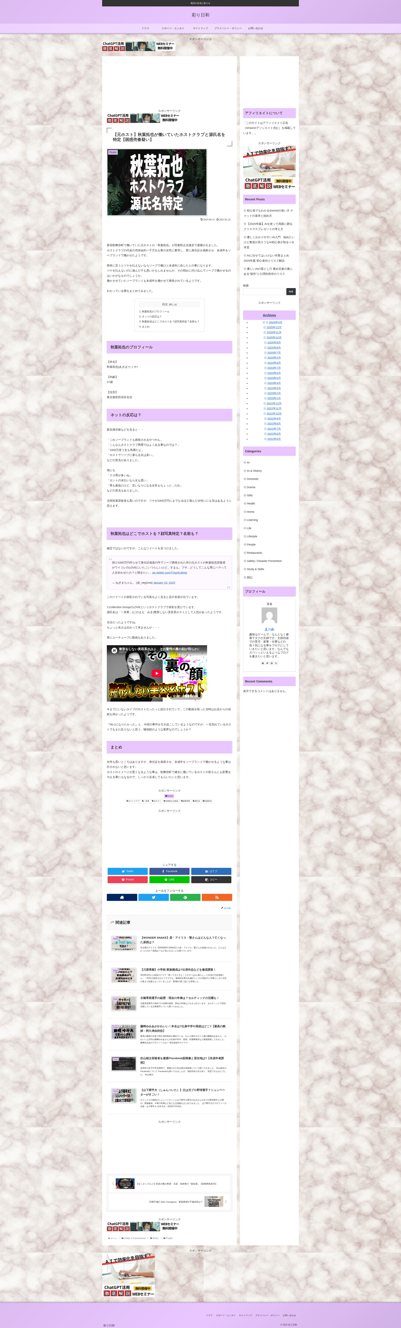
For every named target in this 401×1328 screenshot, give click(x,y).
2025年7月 (274, 352)
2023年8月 (274, 362)
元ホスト (157, 801)
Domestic (253, 479)
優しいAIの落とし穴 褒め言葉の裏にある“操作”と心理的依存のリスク (268, 271)
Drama (251, 487)
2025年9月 (274, 342)
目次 (165, 304)
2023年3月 (274, 388)
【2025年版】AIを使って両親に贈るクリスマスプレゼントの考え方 (268, 226)
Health (251, 503)
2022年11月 (274, 408)
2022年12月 (274, 403)
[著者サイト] (122, 897)
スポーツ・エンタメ (226, 1315)
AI (248, 462)
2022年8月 (274, 423)
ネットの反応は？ (152, 316)
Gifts (250, 495)
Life (249, 528)
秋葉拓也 (208, 801)
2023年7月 (274, 367)
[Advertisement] (169, 81)
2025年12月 (274, 327)
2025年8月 (274, 347)
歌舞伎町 (186, 801)
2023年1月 (274, 398)
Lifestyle (252, 536)
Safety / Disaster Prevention (264, 561)
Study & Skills (255, 569)
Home (250, 511)
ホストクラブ (133, 801)
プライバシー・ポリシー (267, 1315)
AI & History (254, 470)
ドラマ (209, 1315)
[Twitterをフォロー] (153, 897)
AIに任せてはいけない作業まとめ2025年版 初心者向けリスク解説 (266, 258)
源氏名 (197, 801)
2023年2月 (274, 393)
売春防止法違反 (171, 801)
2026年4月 (275, 322)
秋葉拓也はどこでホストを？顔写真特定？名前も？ (171, 321)
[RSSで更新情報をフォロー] (217, 897)
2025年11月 (274, 332)
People (170, 796)
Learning (252, 520)
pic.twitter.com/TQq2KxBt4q (169, 572)
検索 (246, 285)
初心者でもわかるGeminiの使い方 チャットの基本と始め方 (268, 213)
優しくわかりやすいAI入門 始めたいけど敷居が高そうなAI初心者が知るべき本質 (269, 242)
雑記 (250, 577)
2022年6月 (274, 433)
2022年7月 (274, 428)
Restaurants (254, 552)
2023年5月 (274, 378)
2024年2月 (274, 357)
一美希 (146, 801)
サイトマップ (245, 1315)
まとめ (145, 326)
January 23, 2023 (164, 582)
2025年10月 (274, 337)
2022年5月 (274, 439)
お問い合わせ (289, 1315)
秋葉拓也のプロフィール (155, 311)
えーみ (269, 629)
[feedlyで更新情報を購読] (185, 897)
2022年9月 (274, 418)
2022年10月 (274, 413)
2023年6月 (274, 373)
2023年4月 (274, 383)
